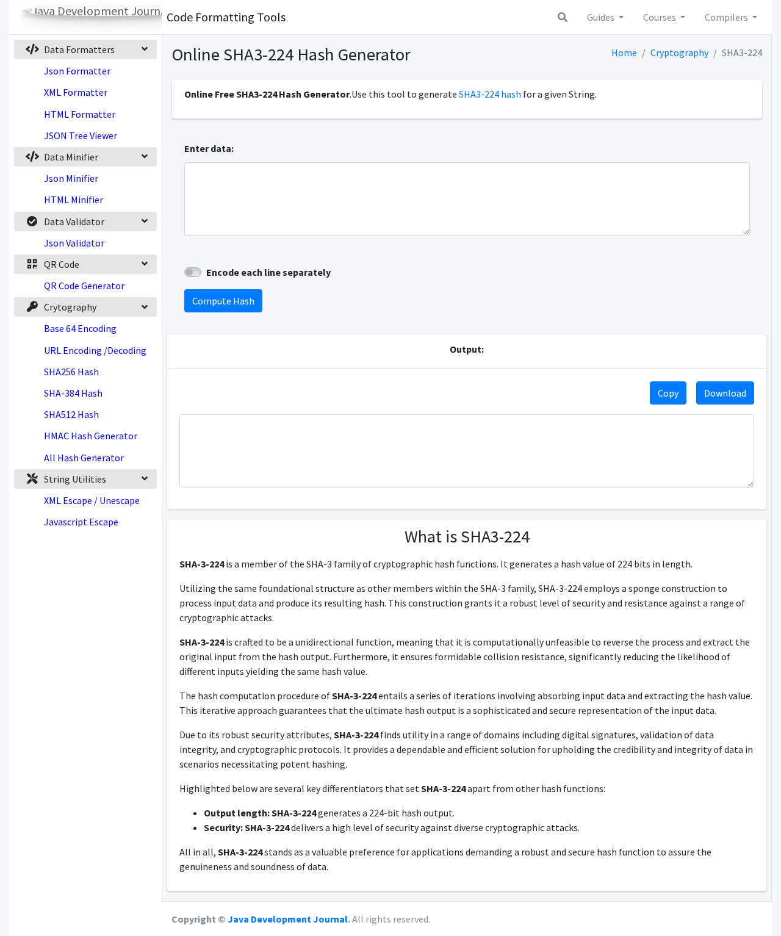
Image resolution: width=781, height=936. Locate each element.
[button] (562, 17)
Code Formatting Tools (226, 16)
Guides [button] (601, 17)
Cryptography (679, 52)
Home (624, 52)
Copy (668, 393)
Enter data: (209, 148)
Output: (467, 349)
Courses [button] (660, 17)
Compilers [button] (727, 17)
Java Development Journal (288, 919)
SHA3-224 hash (490, 94)
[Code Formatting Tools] (85, 17)
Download (725, 393)
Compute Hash (223, 301)
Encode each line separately (268, 272)
